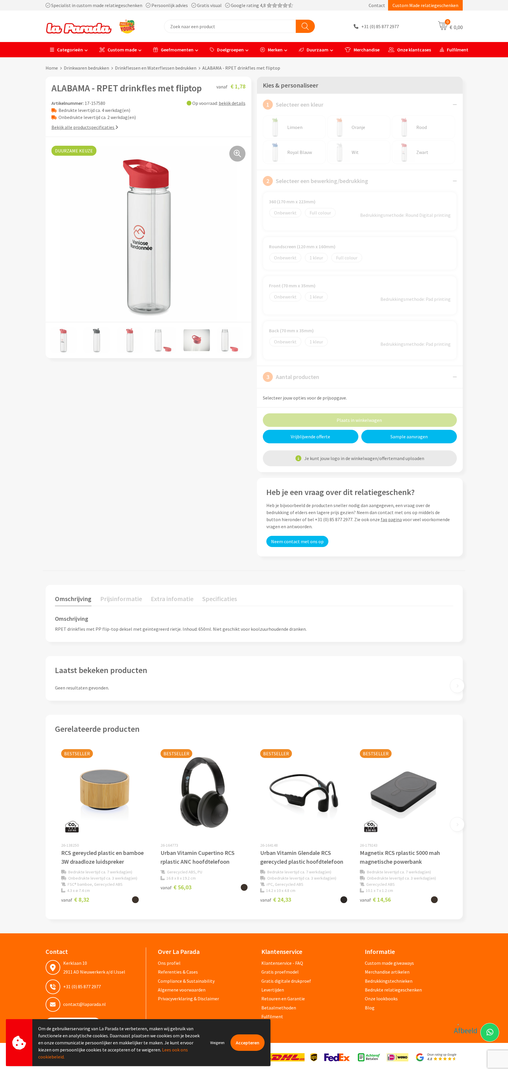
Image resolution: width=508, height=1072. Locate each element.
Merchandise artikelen (387, 972)
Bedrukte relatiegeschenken (393, 990)
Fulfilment (457, 50)
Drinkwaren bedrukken (86, 68)
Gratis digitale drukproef (286, 981)
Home (52, 68)
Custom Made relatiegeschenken (425, 5)
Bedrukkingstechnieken (388, 981)
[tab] (73, 600)
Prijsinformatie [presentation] (121, 599)
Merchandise (367, 50)
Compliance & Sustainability (186, 981)
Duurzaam (317, 50)
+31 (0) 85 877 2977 (380, 26)
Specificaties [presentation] (219, 599)
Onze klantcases (414, 50)
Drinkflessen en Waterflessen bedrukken (155, 68)
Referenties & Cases (178, 972)
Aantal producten (292, 376)
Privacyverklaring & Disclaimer (188, 998)
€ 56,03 (176, 887)
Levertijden (272, 990)
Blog (370, 1008)
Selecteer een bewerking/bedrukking (317, 180)
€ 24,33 (275, 899)
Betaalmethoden (278, 1008)
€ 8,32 (75, 899)
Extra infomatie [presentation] (172, 599)
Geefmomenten (177, 50)
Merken (275, 50)
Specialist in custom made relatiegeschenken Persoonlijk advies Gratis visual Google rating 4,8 (158, 5)
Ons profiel (169, 963)
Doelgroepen (230, 50)
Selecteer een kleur (294, 104)
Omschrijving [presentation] (73, 599)
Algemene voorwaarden (181, 990)
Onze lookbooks (381, 998)
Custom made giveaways (389, 963)
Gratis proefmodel (280, 972)
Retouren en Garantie (283, 998)
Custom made (122, 50)
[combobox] (230, 26)
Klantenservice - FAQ (282, 963)
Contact (377, 5)
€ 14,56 (375, 899)
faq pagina (391, 519)
